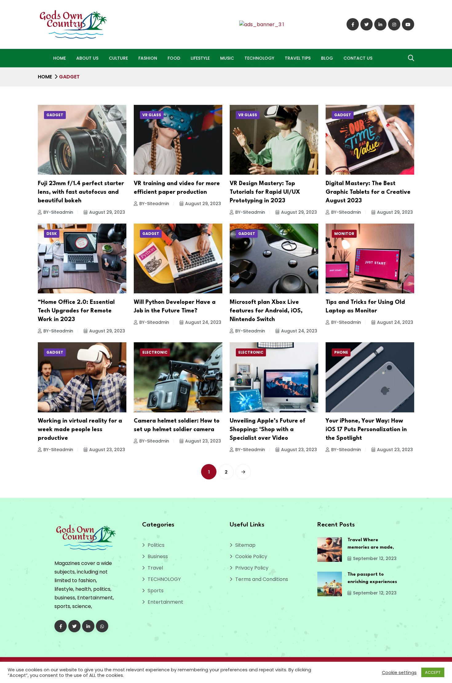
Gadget (54, 114)
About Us (87, 58)
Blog (327, 58)
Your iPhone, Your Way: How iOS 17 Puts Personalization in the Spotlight (366, 429)
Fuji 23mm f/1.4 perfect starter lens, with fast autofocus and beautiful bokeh (81, 192)
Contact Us (357, 58)
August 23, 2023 (107, 450)
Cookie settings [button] (399, 672)
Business (158, 556)
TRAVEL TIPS (298, 58)
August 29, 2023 (107, 212)
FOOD (174, 58)
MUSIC (227, 58)
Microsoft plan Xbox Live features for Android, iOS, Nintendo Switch (266, 311)
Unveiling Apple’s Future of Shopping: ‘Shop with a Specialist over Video (267, 429)
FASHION (147, 58)
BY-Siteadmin (58, 212)
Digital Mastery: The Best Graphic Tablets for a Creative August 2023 (368, 192)
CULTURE (118, 58)
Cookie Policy (251, 556)
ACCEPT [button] (433, 672)
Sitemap (245, 545)
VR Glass (151, 114)
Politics (156, 545)
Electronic (155, 352)
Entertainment (165, 602)
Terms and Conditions (261, 579)
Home (59, 58)
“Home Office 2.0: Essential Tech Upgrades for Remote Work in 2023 (76, 311)
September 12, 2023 (375, 558)
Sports (156, 590)
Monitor (344, 233)
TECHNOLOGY (259, 58)
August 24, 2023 (203, 322)
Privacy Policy (251, 568)
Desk (51, 233)
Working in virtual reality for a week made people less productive (80, 429)
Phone (341, 352)
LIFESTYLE (200, 58)
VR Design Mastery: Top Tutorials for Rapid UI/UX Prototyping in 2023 (265, 192)
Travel (155, 568)
